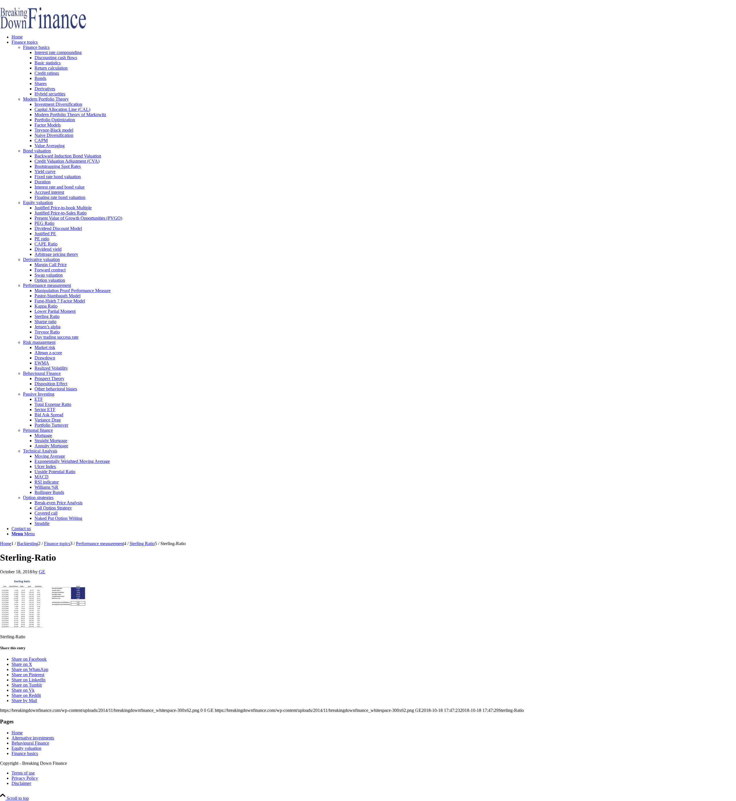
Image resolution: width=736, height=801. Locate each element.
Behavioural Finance (30, 743)
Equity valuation (26, 748)
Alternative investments (33, 737)
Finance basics (25, 753)
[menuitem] (374, 37)
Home (17, 732)
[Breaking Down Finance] (43, 27)
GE (42, 571)
